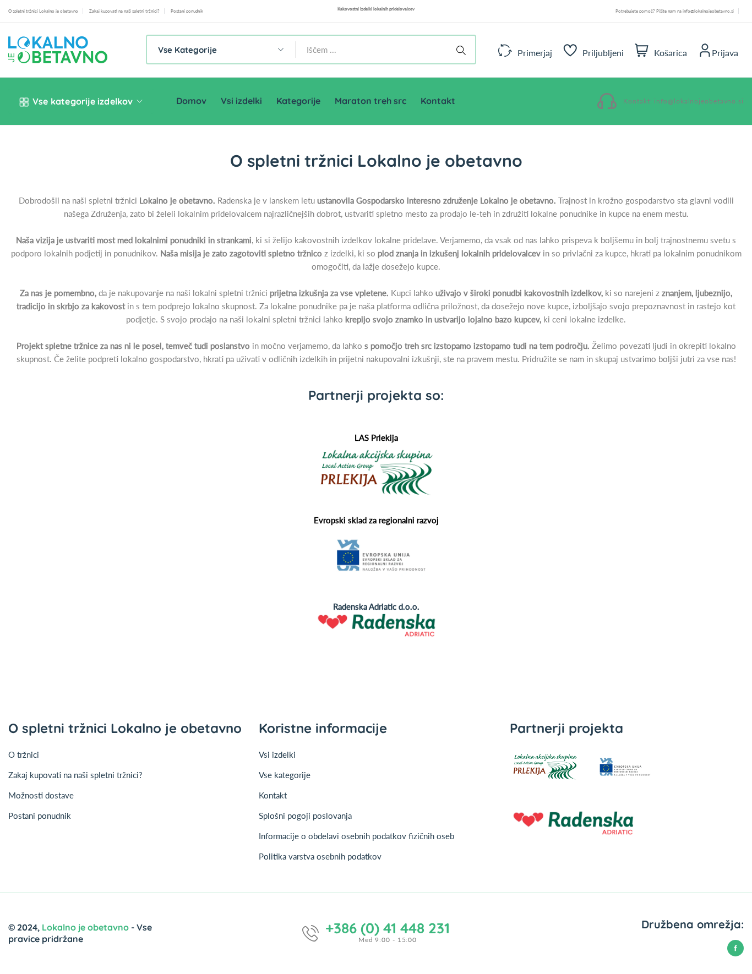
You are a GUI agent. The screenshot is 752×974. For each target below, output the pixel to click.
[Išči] (463, 49)
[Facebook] (735, 948)
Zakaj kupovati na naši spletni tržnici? (124, 11)
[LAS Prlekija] (376, 472)
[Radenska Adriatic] (376, 625)
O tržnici (23, 754)
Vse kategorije (284, 775)
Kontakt (273, 795)
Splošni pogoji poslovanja (305, 815)
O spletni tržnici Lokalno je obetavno (43, 11)
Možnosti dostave (41, 795)
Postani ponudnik (187, 11)
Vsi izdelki (277, 754)
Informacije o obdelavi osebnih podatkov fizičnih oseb (356, 836)
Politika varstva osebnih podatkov (320, 856)
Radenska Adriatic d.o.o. (376, 606)
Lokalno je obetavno (86, 927)
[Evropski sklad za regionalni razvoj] (376, 556)
